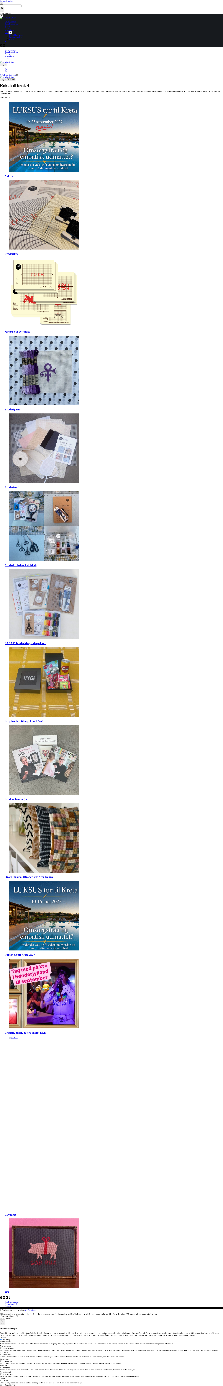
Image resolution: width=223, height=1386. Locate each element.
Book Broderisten (11, 52)
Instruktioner (9, 56)
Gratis (7, 58)
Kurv (6, 71)
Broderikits (11, 253)
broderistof (82, 91)
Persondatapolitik (11, 1304)
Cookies (8, 1306)
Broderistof (11, 487)
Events (7, 54)
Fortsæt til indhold (6, 1)
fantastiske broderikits (37, 91)
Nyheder (10, 175)
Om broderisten (10, 50)
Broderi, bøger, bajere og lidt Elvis (25, 1032)
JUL (7, 1292)
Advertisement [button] (5, 1372)
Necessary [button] (4, 1337)
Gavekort (10, 1214)
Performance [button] (4, 1359)
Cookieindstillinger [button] (8, 1316)
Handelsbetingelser (12, 1302)
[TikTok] (9, 1298)
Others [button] (2, 1378)
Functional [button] (4, 1352)
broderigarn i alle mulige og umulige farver (61, 91)
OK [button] (17, 1316)
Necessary (6, 1340)
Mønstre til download (17, 331)
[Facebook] (1, 1298)
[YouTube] (7, 1298)
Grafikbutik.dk (30, 1310)
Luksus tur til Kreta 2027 (20, 954)
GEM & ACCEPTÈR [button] (8, 1385)
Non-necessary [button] (5, 1346)
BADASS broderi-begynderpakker (25, 643)
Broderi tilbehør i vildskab (20, 565)
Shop (6, 69)
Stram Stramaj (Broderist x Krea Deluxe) (29, 876)
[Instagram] (4, 1298)
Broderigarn (12, 409)
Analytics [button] (3, 1365)
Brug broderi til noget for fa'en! (24, 721)
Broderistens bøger (16, 798)
